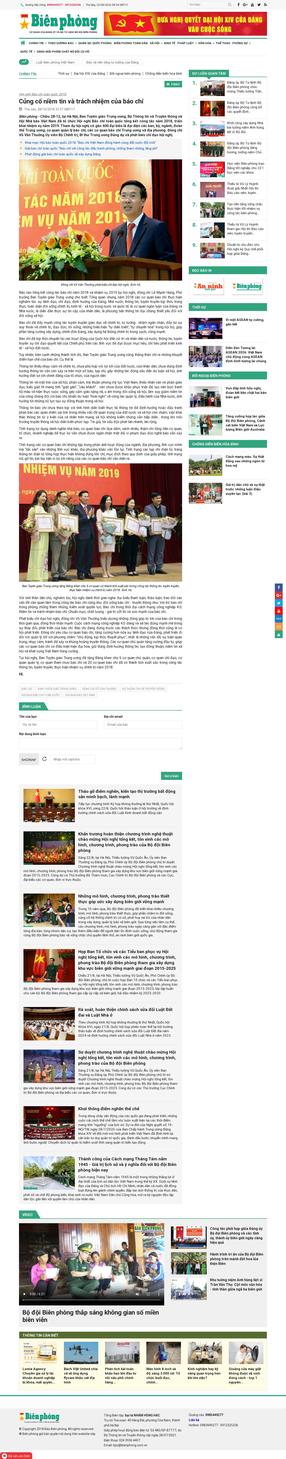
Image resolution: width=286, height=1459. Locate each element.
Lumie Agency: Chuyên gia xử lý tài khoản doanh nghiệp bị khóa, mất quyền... (39, 1375)
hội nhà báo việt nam (80, 695)
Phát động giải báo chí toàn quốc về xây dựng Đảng (63, 154)
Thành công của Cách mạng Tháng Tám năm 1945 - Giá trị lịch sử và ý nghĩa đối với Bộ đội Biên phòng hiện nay (127, 1164)
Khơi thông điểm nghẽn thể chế (108, 1108)
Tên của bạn (28, 716)
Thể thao (223, 43)
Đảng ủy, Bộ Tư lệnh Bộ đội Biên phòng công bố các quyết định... (244, 107)
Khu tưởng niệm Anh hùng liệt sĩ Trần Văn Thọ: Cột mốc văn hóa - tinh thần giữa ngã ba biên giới (236, 1284)
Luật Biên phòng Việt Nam (55, 62)
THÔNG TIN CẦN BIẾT (41, 1335)
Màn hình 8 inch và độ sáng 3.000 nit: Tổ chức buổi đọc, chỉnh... (163, 1375)
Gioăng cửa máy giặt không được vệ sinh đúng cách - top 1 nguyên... (245, 1375)
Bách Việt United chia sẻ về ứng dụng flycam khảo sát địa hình (81, 1375)
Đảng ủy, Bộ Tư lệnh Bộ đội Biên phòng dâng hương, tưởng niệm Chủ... (245, 147)
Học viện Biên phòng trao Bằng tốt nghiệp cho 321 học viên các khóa (245, 168)
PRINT (175, 84)
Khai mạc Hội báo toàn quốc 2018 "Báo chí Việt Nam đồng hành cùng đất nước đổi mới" (90, 143)
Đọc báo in (202, 271)
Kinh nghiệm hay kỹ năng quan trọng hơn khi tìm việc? (204, 1373)
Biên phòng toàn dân (131, 43)
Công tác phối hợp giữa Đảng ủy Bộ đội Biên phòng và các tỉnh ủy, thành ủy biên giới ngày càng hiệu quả (236, 1236)
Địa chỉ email (113, 716)
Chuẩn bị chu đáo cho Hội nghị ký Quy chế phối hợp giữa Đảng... (245, 249)
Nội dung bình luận (32, 734)
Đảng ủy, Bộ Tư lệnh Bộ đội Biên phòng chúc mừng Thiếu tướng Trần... (245, 86)
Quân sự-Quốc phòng (95, 43)
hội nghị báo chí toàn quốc (40, 695)
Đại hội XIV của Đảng (89, 73)
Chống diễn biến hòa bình (163, 73)
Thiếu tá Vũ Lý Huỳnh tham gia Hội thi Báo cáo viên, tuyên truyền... (245, 228)
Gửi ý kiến (171, 776)
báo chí (26, 688)
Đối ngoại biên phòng (125, 73)
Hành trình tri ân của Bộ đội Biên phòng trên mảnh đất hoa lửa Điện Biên (236, 1259)
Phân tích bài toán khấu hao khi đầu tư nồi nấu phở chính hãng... (120, 1375)
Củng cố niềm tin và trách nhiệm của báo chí (81, 101)
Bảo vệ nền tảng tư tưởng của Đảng (112, 62)
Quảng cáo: (206, 1415)
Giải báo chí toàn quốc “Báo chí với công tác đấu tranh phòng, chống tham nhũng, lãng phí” (91, 148)
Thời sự (63, 73)
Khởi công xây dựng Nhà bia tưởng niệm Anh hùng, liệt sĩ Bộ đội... (245, 127)
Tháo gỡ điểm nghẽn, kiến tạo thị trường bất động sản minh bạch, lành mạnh (126, 794)
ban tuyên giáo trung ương (57, 688)
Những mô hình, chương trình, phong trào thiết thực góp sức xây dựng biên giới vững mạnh (123, 899)
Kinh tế (169, 43)
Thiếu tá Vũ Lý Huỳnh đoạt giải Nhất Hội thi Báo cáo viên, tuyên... (242, 188)
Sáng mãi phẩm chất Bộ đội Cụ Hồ (63, 51)
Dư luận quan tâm (209, 74)
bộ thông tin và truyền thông (143, 688)
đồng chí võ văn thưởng (99, 688)
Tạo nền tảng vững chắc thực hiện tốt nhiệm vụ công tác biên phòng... (245, 208)
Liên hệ (194, 1420)
